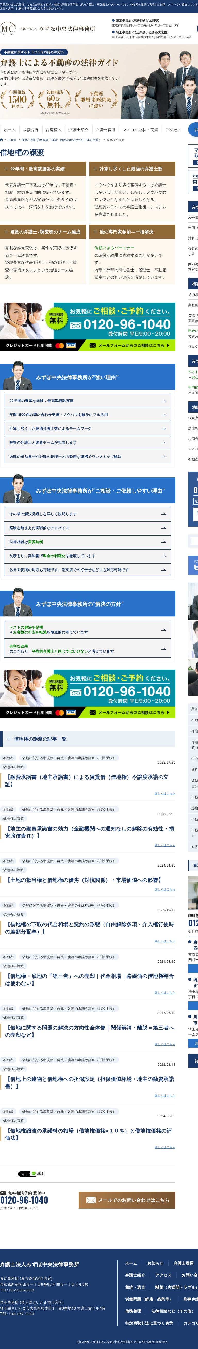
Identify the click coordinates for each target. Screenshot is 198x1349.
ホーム (10, 129)
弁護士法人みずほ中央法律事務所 (39, 1264)
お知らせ (155, 1263)
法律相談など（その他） (173, 1311)
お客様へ (54, 129)
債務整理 (133, 1311)
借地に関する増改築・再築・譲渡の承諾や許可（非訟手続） (62, 140)
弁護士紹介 (78, 129)
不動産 (12, 140)
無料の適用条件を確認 (55, 113)
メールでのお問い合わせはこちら (134, 1199)
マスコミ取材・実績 (140, 129)
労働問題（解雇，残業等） (149, 1299)
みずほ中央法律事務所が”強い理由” (77, 377)
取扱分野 (31, 129)
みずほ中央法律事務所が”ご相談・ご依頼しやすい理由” (100, 490)
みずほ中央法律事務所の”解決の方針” (80, 603)
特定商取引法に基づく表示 (149, 1323)
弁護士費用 (106, 129)
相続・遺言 (135, 1287)
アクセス (173, 129)
